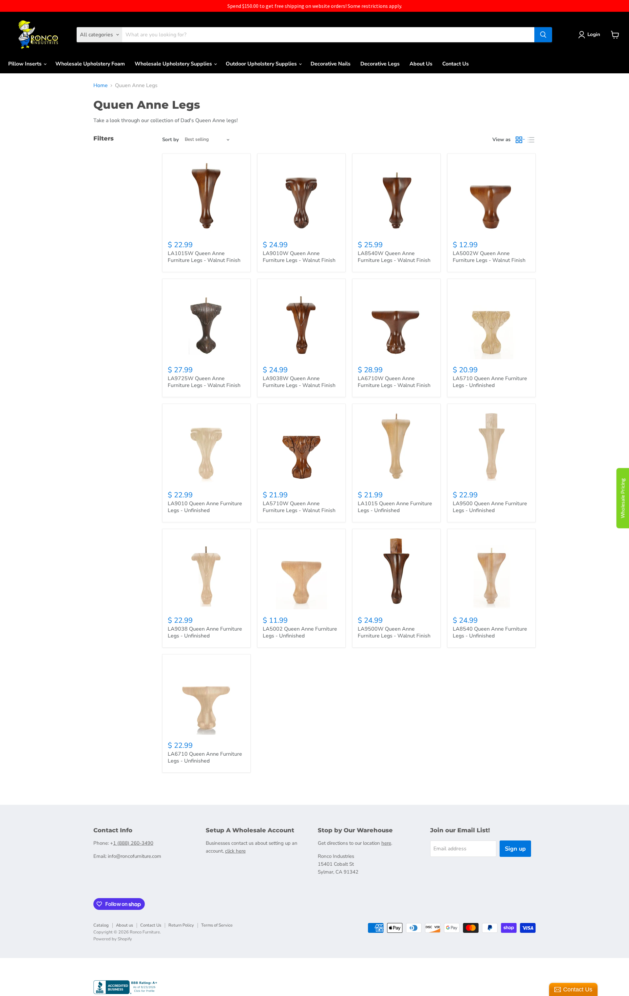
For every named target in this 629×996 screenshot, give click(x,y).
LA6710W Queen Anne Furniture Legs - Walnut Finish (394, 382)
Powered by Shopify (112, 939)
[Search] (543, 34)
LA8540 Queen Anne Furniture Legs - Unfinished (490, 632)
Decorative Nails (331, 63)
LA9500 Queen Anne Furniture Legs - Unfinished (490, 507)
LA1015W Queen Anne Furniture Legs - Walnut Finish (204, 257)
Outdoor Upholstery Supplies (262, 63)
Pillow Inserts (25, 63)
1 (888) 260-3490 (133, 843)
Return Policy (181, 925)
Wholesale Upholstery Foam (90, 63)
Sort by (170, 139)
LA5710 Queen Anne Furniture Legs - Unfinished (490, 382)
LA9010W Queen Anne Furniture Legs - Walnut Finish (299, 257)
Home (100, 85)
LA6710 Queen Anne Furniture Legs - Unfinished (205, 757)
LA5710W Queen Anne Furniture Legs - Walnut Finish (299, 507)
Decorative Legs (380, 63)
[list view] (531, 139)
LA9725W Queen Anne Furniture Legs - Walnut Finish (204, 382)
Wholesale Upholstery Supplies (174, 63)
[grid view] (520, 139)
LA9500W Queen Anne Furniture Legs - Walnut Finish (394, 632)
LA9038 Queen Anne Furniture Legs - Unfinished (205, 632)
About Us (421, 63)
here (386, 843)
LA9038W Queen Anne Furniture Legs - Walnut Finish (299, 382)
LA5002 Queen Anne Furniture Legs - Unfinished (300, 632)
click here (235, 851)
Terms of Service (217, 925)
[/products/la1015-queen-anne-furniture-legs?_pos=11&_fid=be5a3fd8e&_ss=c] (396, 446)
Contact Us (455, 63)
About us (124, 925)
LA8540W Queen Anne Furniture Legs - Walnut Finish (394, 257)
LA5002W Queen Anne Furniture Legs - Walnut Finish (489, 257)
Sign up (515, 849)
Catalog (101, 925)
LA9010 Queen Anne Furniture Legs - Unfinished (205, 507)
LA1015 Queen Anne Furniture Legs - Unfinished (395, 507)
